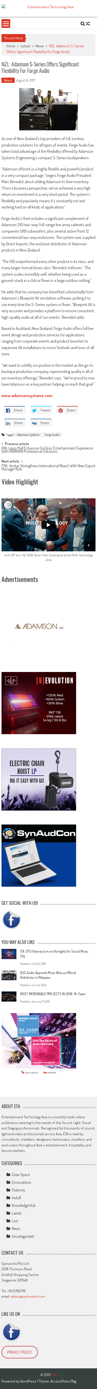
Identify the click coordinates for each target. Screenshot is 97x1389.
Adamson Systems (28, 435)
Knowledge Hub (24, 1205)
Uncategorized (23, 1236)
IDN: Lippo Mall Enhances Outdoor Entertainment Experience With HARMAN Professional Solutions (47, 450)
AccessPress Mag (63, 1381)
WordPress (28, 1381)
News (40, 46)
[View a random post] (88, 23)
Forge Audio (52, 435)
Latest (25, 46)
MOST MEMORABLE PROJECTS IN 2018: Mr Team (53, 994)
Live (15, 1220)
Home (10, 46)
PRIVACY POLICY (19, 1352)
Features (18, 1189)
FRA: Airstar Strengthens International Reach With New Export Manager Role (48, 467)
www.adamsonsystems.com (26, 395)
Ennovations (21, 1182)
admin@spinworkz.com (28, 1296)
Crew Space (21, 1174)
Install (16, 1197)
